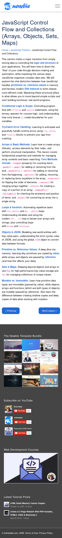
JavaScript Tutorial (20, 50)
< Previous (10, 310)
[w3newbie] (25, 6)
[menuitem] (56, 6)
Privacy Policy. (46, 532)
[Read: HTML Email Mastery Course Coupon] (6, 504)
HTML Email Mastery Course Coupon (27, 503)
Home (5, 50)
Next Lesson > (49, 310)
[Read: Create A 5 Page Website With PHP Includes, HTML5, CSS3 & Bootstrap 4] (6, 512)
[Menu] (56, 6)
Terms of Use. (31, 532)
